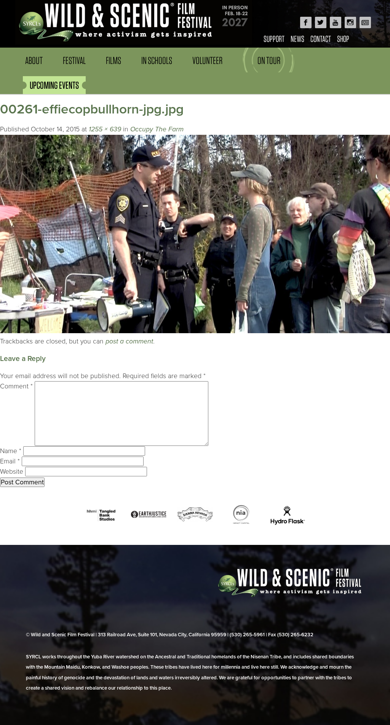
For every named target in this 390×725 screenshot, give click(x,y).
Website (11, 472)
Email (10, 461)
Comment (16, 386)
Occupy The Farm (157, 129)
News (297, 39)
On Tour (268, 60)
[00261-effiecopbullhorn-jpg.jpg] (195, 331)
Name (10, 451)
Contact (320, 39)
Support (274, 39)
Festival (74, 60)
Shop (343, 39)
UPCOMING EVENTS (54, 85)
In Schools (156, 60)
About (34, 60)
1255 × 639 (105, 129)
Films (113, 60)
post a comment (129, 341)
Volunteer (207, 60)
